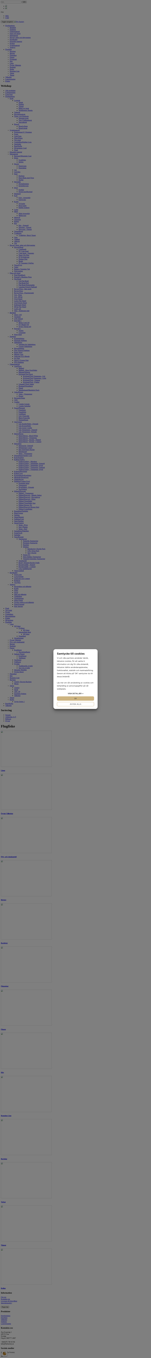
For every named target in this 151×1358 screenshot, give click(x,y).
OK (75, 698)
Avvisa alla (75, 704)
